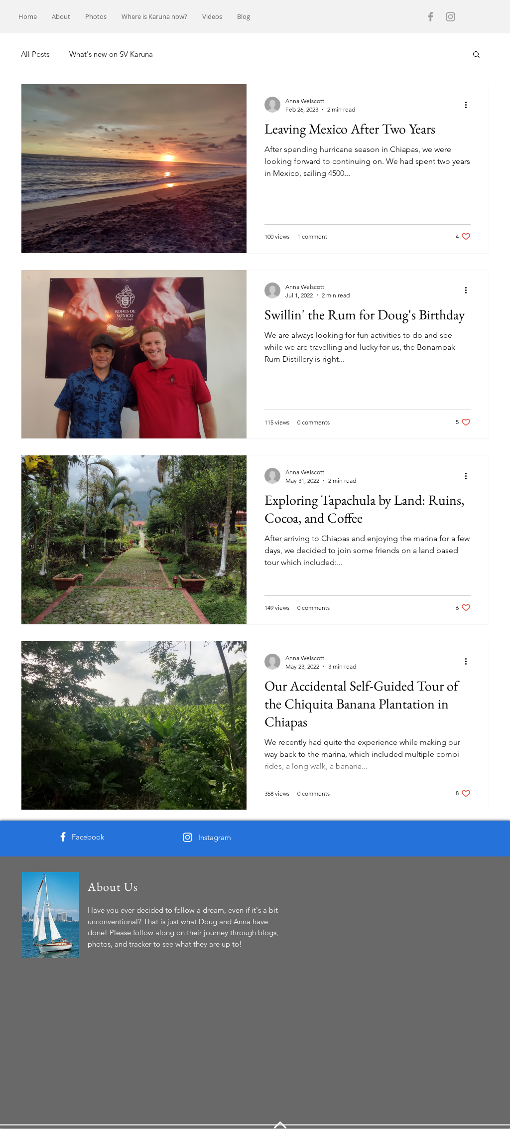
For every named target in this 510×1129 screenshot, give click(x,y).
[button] (476, 55)
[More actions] (469, 105)
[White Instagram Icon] (187, 837)
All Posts (35, 54)
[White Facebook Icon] (63, 837)
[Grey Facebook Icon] (430, 16)
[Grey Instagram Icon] (450, 16)
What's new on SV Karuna (111, 54)
